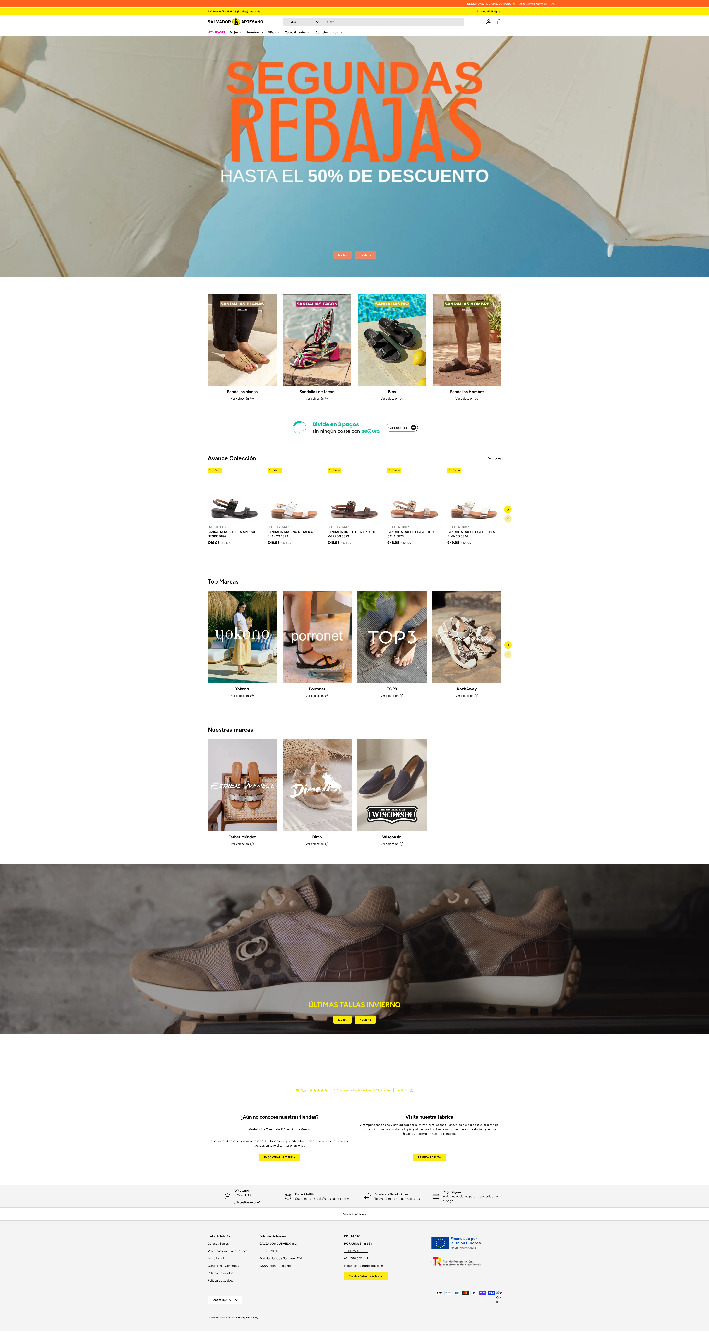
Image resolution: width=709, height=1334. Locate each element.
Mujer (234, 32)
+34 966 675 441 (356, 1258)
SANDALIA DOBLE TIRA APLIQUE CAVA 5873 (411, 534)
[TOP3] (392, 637)
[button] (499, 22)
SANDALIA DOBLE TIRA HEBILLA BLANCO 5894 (471, 534)
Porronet (317, 688)
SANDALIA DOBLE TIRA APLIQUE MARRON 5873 (352, 534)
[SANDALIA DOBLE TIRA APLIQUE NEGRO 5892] (235, 495)
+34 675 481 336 (356, 1251)
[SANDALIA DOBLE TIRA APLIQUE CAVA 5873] (414, 495)
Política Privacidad (221, 1273)
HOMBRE (365, 254)
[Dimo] (317, 785)
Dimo (317, 837)
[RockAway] (466, 637)
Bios (392, 391)
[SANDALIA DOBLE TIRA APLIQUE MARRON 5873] (354, 495)
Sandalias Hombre (467, 391)
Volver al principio (354, 1214)
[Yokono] (242, 637)
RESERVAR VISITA (429, 1157)
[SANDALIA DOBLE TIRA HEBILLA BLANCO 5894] (474, 495)
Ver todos (494, 458)
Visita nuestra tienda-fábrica (228, 1251)
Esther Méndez (242, 837)
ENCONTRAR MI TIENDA (279, 1157)
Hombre (253, 32)
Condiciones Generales (223, 1266)
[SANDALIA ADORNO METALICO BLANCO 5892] (294, 495)
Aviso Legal (216, 1258)
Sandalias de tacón (317, 391)
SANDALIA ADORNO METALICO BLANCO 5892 (290, 534)
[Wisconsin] (392, 785)
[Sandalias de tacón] (317, 340)
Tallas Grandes (295, 32)
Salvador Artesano (225, 1317)
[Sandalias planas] (242, 340)
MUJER (342, 254)
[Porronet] (317, 637)
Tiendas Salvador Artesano (366, 1276)
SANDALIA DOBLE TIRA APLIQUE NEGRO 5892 (232, 534)
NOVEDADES (216, 32)
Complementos (327, 32)
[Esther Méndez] (242, 785)
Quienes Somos (218, 1243)
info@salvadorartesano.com (363, 1266)
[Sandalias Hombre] (467, 340)
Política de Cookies (220, 1280)
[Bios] (392, 340)
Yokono (242, 688)
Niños (272, 32)
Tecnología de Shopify (247, 1317)
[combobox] (373, 22)
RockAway (467, 688)
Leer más (254, 11)
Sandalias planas (242, 391)
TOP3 (392, 688)
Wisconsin (392, 837)
